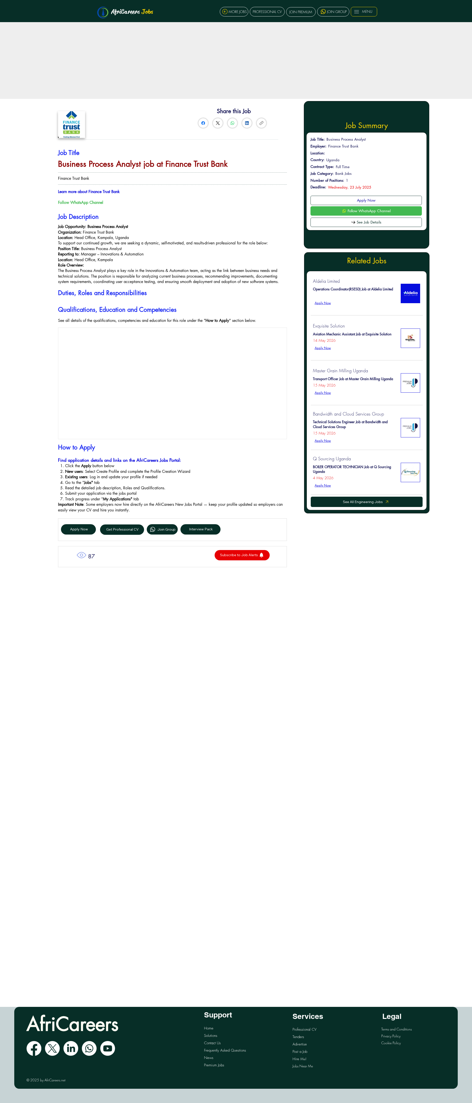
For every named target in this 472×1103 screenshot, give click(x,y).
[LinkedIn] (247, 123)
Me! (299, 1059)
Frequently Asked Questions (225, 1050)
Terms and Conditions (396, 1029)
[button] (242, 555)
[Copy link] (261, 123)
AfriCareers (132, 12)
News (208, 1057)
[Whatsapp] (89, 1048)
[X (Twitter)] (218, 123)
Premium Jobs (214, 1065)
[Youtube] (107, 1048)
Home (208, 1028)
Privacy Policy (390, 1036)
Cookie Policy (391, 1043)
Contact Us (212, 1043)
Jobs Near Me (303, 1066)
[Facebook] (203, 123)
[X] (52, 1048)
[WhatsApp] (232, 123)
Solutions (210, 1035)
